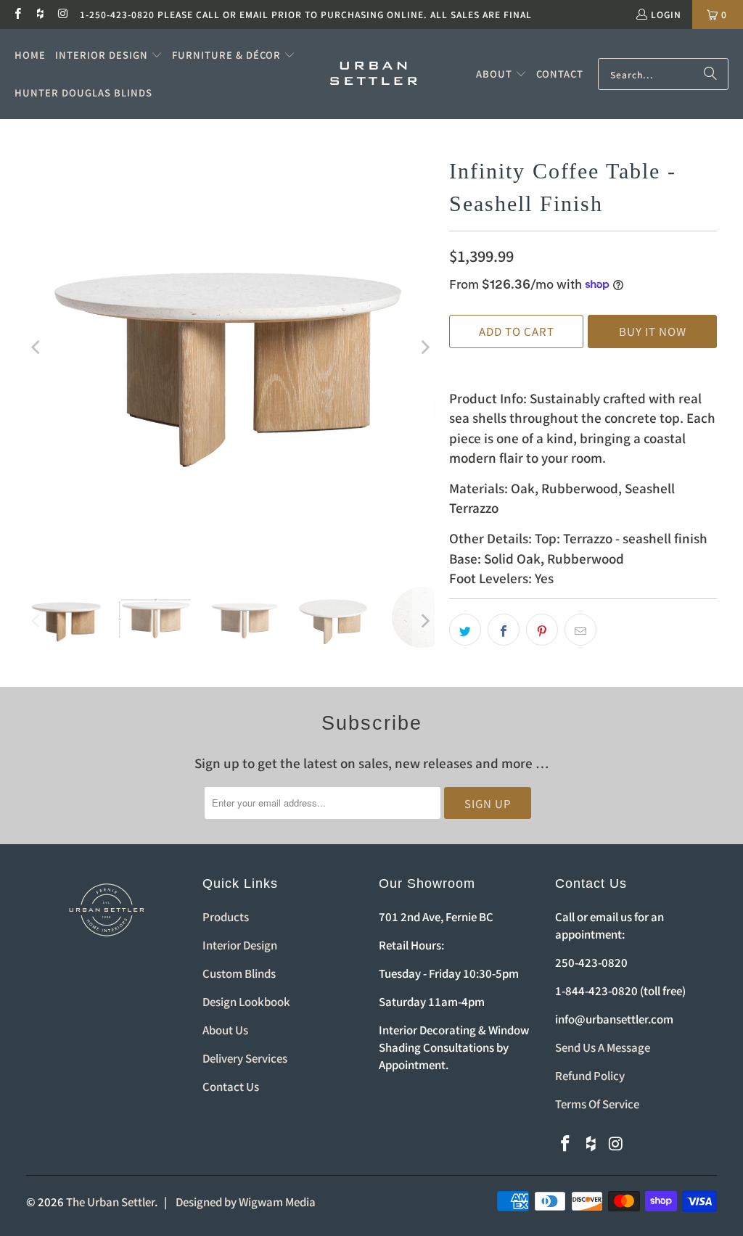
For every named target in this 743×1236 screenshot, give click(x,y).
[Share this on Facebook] (504, 630)
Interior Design (239, 944)
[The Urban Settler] (373, 74)
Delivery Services (244, 1058)
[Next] (423, 347)
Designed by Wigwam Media (246, 1201)
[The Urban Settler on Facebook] (17, 14)
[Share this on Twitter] (465, 630)
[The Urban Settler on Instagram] (63, 14)
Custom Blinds (239, 973)
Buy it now (652, 331)
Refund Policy (590, 1075)
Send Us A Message (602, 1047)
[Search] (710, 74)
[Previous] (37, 347)
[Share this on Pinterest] (542, 630)
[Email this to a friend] (580, 630)
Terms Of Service (597, 1103)
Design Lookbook (246, 1001)
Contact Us (230, 1086)
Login (666, 14)
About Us (225, 1029)
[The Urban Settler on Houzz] (39, 14)
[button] (109, 55)
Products (225, 916)
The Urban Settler (110, 1201)
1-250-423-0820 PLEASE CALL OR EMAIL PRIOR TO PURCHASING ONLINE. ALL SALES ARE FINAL (306, 14)
